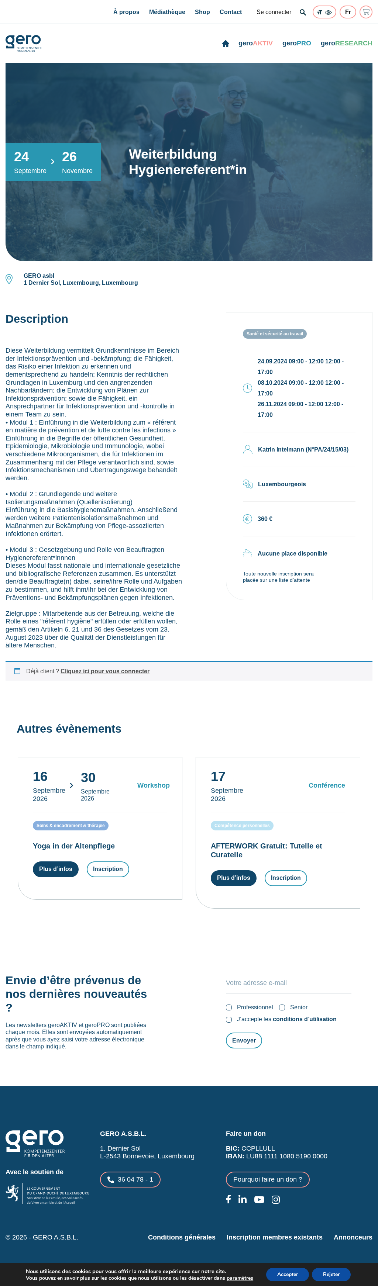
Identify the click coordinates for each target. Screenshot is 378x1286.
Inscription (108, 869)
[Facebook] (228, 1199)
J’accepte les (287, 1019)
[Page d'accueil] (225, 43)
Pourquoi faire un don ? (267, 1179)
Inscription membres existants (275, 1237)
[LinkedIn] (242, 1199)
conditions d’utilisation (305, 1019)
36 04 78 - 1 (135, 1179)
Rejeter (331, 1274)
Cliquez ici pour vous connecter (105, 671)
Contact (231, 12)
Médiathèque (167, 12)
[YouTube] (259, 1199)
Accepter (287, 1274)
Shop (202, 12)
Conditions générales (182, 1237)
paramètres (240, 1278)
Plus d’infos (55, 869)
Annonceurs (353, 1237)
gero (255, 43)
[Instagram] (276, 1199)
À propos (126, 12)
